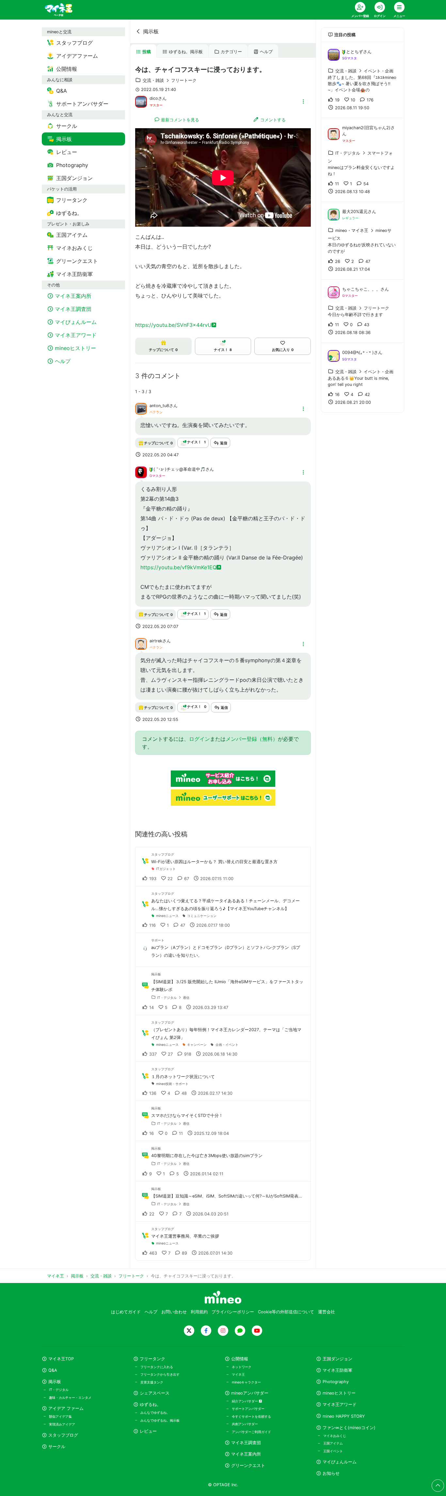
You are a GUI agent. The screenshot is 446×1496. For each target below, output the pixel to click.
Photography (336, 1381)
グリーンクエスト (248, 1465)
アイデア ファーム (66, 1408)
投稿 (146, 51)
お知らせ (331, 1473)
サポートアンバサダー (248, 1409)
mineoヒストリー (339, 1393)
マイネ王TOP (61, 1358)
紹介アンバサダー (245, 1401)
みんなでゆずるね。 (155, 1412)
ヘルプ (266, 51)
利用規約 (199, 1311)
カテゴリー (231, 51)
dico (154, 98)
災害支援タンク (151, 1382)
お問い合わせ (174, 1311)
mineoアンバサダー (249, 1393)
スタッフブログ (63, 1435)
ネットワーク (241, 1367)
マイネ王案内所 (246, 1454)
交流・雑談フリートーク (170, 80)
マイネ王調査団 (246, 1442)
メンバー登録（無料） (252, 739)
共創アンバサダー (245, 1424)
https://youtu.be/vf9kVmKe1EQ (178, 567)
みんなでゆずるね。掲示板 (160, 1420)
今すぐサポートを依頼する (251, 1416)
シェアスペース (154, 1393)
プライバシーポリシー (233, 1311)
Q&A (52, 1370)
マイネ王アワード (340, 1404)
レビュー (148, 1431)
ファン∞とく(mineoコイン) (349, 1427)
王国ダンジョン (337, 1358)
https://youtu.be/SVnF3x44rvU (173, 325)
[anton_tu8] (141, 408)
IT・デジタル (59, 1390)
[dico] (141, 101)
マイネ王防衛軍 (337, 1370)
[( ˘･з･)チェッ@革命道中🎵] (141, 472)
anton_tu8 (159, 405)
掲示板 (151, 31)
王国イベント (333, 1451)
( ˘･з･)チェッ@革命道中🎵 (179, 469)
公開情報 (239, 1358)
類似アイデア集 (60, 1416)
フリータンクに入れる (156, 1367)
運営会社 (326, 1311)
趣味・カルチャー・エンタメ (70, 1397)
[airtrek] (141, 643)
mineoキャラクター (246, 1382)
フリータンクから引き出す (160, 1374)
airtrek (156, 640)
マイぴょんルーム (340, 1461)
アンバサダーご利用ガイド (251, 1432)
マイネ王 (238, 1374)
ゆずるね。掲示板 (186, 51)
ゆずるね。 (150, 1404)
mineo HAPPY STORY (344, 1416)
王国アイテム (333, 1443)
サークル (56, 1446)
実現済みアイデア (62, 1424)
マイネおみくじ (334, 1436)
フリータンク (152, 1358)
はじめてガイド (126, 1311)
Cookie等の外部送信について (286, 1311)
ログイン (199, 739)
